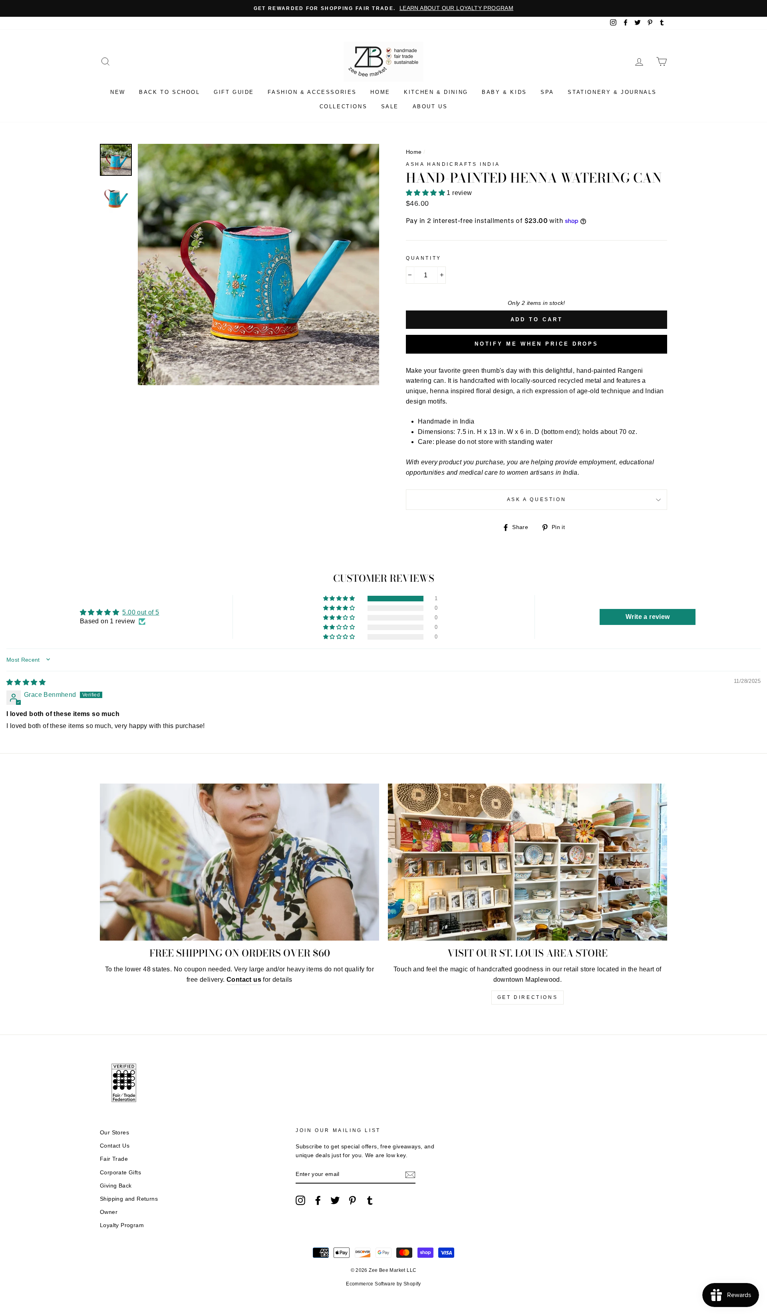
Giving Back (115, 1186)
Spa (547, 92)
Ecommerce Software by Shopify (383, 1284)
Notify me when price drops (536, 344)
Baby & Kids (504, 92)
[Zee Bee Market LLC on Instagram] (300, 1200)
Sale (390, 106)
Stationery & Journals (612, 92)
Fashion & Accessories (312, 92)
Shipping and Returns (129, 1199)
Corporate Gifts (120, 1173)
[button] (426, 192)
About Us (430, 106)
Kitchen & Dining (436, 92)
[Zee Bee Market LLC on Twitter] (335, 1200)
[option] (383, 8)
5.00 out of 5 (140, 612)
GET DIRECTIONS (527, 997)
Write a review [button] (648, 616)
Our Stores (114, 1133)
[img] (26, 682)
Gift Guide (234, 92)
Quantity (423, 258)
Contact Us (114, 1146)
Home (380, 92)
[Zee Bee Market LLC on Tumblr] (370, 1200)
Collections (344, 106)
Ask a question (536, 499)
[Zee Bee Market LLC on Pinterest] (352, 1200)
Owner (108, 1212)
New (117, 92)
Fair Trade (114, 1159)
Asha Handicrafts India (453, 164)
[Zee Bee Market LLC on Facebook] (318, 1200)
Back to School (169, 92)
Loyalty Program (122, 1225)
